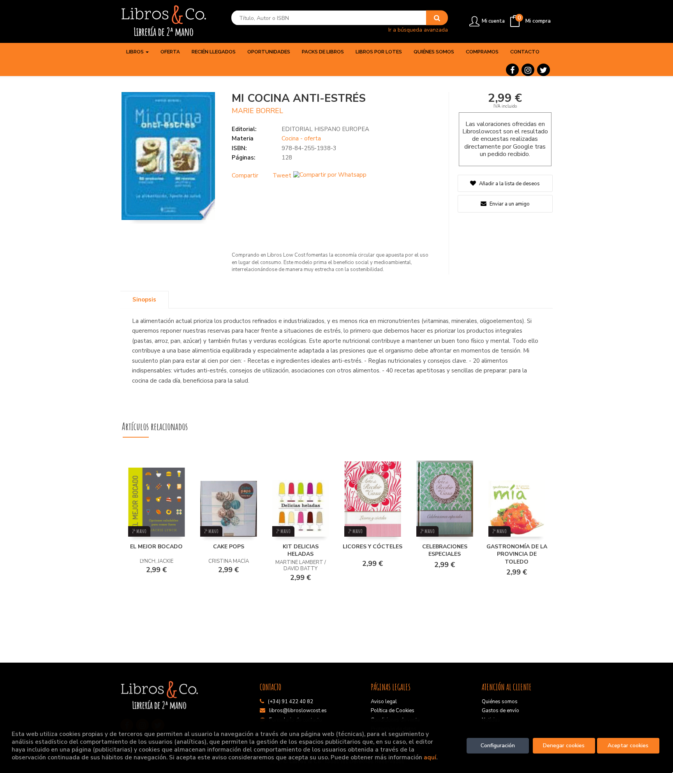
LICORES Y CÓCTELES (372, 546)
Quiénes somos (500, 701)
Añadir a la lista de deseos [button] (509, 183)
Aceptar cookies (628, 745)
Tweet (282, 175)
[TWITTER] (543, 70)
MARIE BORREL (257, 110)
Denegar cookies (564, 745)
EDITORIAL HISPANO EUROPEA (325, 129)
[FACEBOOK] (512, 70)
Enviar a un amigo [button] (509, 203)
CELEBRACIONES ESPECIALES (444, 550)
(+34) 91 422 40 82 (290, 701)
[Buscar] (437, 18)
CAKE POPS (228, 546)
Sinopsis (144, 299)
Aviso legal (384, 701)
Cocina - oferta (301, 138)
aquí (430, 757)
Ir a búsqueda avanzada (418, 29)
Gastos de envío (500, 710)
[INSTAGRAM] (527, 70)
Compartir (245, 175)
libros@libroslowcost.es (298, 710)
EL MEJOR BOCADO (156, 546)
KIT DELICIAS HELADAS (301, 550)
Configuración (498, 745)
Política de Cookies (392, 710)
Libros (135, 52)
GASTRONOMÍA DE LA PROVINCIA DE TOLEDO (516, 554)
